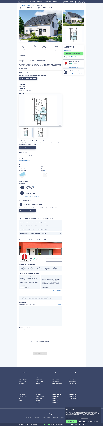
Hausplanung (48, 1)
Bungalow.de (55, 417)
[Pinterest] (76, 424)
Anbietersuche (40, 1)
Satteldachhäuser (72, 377)
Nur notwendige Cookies (93, 421)
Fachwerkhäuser (39, 379)
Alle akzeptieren (71, 421)
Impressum (38, 402)
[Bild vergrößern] (60, 124)
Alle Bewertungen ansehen (56, 290)
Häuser (23, 5)
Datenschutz (38, 400)
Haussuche (32, 1)
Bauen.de (37, 417)
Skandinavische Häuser (57, 383)
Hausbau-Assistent (68, 1)
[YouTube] (83, 424)
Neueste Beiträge (75, 372)
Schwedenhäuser (55, 381)
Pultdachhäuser (72, 383)
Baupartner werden (73, 396)
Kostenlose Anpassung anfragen (27, 147)
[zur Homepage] (20, 5)
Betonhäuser (21, 383)
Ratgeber (55, 1)
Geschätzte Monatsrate (29, 192)
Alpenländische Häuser (23, 379)
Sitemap (20, 400)
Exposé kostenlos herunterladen (29, 78)
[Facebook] (72, 424)
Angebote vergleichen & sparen (27, 210)
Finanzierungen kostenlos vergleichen (32, 196)
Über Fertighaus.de (23, 396)
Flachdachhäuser (72, 379)
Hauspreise (41, 372)
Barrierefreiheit (39, 398)
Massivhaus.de (46, 417)
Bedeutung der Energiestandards (25, 160)
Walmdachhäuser (72, 381)
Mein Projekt (55, 402)
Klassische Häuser (39, 381)
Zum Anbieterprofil (57, 239)
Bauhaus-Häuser (22, 381)
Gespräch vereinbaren (73, 398)
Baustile (25, 372)
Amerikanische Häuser (23, 377)
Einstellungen (82, 421)
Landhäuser (38, 383)
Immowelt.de (28, 417)
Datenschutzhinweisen (84, 418)
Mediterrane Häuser (56, 377)
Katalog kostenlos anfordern (54, 260)
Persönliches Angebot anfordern (75, 73)
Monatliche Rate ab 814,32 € (69, 50)
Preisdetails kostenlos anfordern (73, 53)
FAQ (20, 398)
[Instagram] (79, 424)
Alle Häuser (58, 304)
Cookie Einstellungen (40, 396)
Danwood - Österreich (31, 5)
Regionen (57, 372)
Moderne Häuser (55, 379)
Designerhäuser (39, 377)
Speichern (80, 8)
